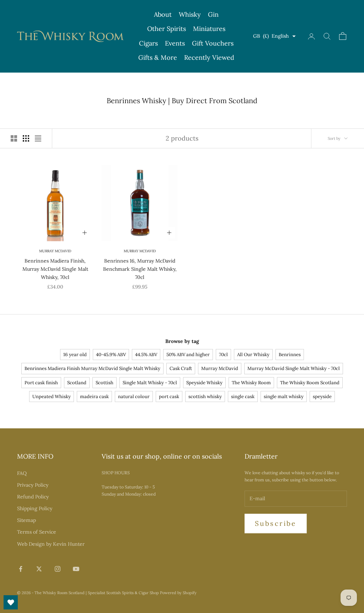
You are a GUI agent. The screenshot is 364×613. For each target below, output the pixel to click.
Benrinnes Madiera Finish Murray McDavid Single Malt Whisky (92, 368)
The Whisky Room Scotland (309, 383)
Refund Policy (33, 496)
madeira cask (94, 396)
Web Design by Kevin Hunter (51, 544)
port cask (169, 396)
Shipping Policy (34, 508)
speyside (322, 396)
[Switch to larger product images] (14, 138)
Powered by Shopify (178, 592)
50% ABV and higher (188, 355)
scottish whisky (205, 396)
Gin (213, 14)
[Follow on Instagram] (57, 568)
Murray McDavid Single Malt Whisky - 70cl (293, 368)
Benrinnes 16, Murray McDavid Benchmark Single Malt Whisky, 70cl (140, 269)
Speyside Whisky (204, 383)
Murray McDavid (55, 251)
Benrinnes (290, 355)
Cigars (148, 43)
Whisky (190, 14)
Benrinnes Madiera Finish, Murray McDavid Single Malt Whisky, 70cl (55, 269)
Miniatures (209, 29)
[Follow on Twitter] (39, 568)
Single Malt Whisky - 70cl (150, 383)
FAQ (22, 473)
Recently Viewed (209, 57)
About (163, 14)
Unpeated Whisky (51, 396)
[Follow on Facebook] (20, 568)
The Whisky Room (251, 383)
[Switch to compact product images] (38, 138)
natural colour (134, 396)
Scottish (104, 383)
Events (175, 43)
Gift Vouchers (213, 43)
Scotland (76, 383)
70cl (223, 355)
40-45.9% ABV (111, 355)
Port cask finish (41, 383)
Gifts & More (157, 57)
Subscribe (275, 523)
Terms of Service (36, 532)
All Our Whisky (253, 355)
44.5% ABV (146, 355)
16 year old (75, 355)
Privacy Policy (32, 485)
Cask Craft (181, 368)
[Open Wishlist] (11, 602)
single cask (243, 396)
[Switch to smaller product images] (26, 138)
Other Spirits (166, 29)
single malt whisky (284, 396)
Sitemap (26, 520)
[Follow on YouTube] (76, 568)
